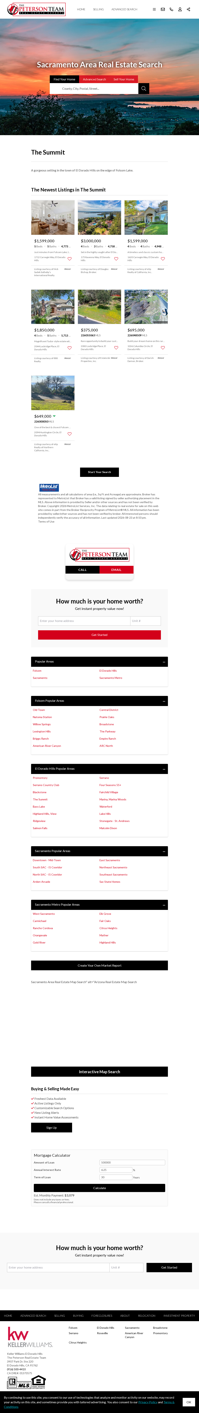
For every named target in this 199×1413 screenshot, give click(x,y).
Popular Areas (44, 661)
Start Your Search (99, 472)
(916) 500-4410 (16, 1369)
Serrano (104, 777)
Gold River (39, 942)
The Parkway (107, 731)
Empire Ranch (108, 738)
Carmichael (39, 921)
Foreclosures (102, 1315)
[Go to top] (188, 1392)
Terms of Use (46, 521)
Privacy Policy (147, 1402)
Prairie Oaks (107, 717)
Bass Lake (39, 806)
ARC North (106, 745)
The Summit (40, 799)
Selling (98, 9)
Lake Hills (105, 813)
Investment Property (179, 1315)
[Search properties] (143, 88)
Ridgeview (39, 821)
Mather (104, 935)
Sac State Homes (110, 881)
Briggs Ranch (41, 738)
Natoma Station (42, 717)
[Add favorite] (69, 258)
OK (189, 1402)
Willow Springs (42, 724)
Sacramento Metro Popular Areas (57, 904)
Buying (78, 1315)
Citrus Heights (108, 928)
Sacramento (40, 677)
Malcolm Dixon (108, 828)
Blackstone (39, 792)
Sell (124, 79)
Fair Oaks (105, 921)
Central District (109, 709)
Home (81, 9)
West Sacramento (44, 913)
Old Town (39, 709)
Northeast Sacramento (113, 867)
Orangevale (40, 935)
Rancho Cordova (43, 928)
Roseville (102, 1333)
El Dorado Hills (108, 670)
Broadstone (107, 724)
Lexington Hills (42, 731)
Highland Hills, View (45, 813)
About (125, 1315)
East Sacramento (110, 860)
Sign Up (51, 1127)
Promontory (40, 777)
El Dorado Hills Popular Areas (55, 768)
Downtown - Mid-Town (47, 860)
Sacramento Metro (111, 677)
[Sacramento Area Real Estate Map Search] (99, 1028)
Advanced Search (124, 9)
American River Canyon (47, 745)
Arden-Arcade (41, 881)
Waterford (106, 806)
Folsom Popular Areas (49, 700)
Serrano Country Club (46, 785)
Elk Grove (105, 913)
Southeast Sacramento (113, 874)
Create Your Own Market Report (99, 965)
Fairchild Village (109, 792)
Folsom (37, 670)
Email (116, 569)
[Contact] (188, 1383)
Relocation (146, 1315)
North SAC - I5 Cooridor (47, 874)
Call (82, 569)
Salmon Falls (40, 828)
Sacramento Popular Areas (52, 851)
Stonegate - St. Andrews (115, 821)
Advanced (94, 79)
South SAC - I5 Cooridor (47, 867)
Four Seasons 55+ (110, 785)
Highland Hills (108, 942)
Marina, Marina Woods (113, 799)
